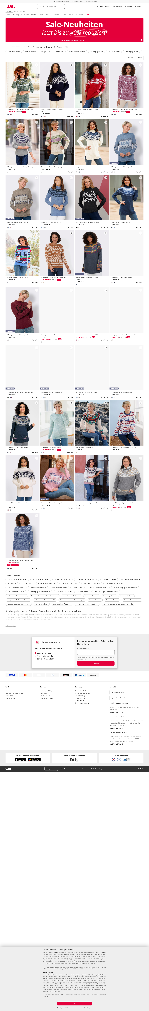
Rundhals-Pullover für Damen (97, 588)
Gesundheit (56, 15)
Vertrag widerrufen (51, 769)
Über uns (9, 691)
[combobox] (55, 6)
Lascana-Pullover (94, 600)
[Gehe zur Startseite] (11, 6)
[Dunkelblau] (8, 114)
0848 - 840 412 (116, 728)
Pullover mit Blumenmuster (17, 596)
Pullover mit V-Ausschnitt (77, 52)
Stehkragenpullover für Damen (40, 592)
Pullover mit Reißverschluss (115, 583)
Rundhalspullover (114, 52)
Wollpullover (12, 583)
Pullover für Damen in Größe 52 (87, 604)
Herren (16, 11)
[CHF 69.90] (57, 85)
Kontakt (113, 687)
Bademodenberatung (82, 703)
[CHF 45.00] (57, 142)
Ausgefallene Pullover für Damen (18, 600)
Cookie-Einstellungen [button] (97, 769)
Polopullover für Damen (108, 579)
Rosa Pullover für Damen (70, 583)
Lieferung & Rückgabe (47, 691)
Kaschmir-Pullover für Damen (17, 579)
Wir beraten (79, 15)
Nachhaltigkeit (10, 698)
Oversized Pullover (112, 600)
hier (102, 961)
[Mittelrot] (45, 116)
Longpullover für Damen (62, 579)
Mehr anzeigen (82, 659)
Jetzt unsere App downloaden (27, 755)
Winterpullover (83, 592)
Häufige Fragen (45, 696)
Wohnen (23, 11)
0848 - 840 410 (116, 712)
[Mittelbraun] (45, 397)
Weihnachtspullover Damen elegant (72, 600)
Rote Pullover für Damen (38, 588)
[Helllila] (111, 282)
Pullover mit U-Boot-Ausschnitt (45, 600)
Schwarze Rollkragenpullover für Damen (44, 596)
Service (43, 687)
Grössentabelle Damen (82, 691)
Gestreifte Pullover (126, 596)
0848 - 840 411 (116, 744)
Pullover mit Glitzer (41, 604)
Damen (9, 11)
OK (74, 1003)
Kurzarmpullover (30, 52)
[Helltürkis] (78, 340)
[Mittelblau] (76, 284)
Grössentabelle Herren (82, 693)
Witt (7, 687)
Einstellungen (88, 1008)
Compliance (85, 769)
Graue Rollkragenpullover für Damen (125, 588)
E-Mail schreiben (118, 692)
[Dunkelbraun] (11, 114)
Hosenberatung (80, 696)
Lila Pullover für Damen (59, 588)
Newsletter (9, 696)
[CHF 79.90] (22, 142)
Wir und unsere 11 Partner (50, 952)
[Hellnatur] (43, 116)
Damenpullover (27, 47)
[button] (6, 47)
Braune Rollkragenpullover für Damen (106, 592)
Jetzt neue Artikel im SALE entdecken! (73, 40)
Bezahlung (43, 693)
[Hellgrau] (7, 172)
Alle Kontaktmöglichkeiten (122, 698)
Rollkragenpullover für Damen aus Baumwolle (118, 604)
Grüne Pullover (77, 588)
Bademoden (25, 15)
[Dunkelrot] (10, 114)
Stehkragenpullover (131, 52)
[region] (74, 979)
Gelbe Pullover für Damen (64, 592)
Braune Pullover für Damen (47, 583)
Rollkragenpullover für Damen (131, 579)
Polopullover (59, 52)
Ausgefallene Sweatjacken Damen (18, 604)
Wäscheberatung (80, 698)
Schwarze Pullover (91, 596)
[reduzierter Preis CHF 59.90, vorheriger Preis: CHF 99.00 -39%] (57, 253)
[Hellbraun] (114, 172)
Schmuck (48, 15)
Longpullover (45, 52)
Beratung (78, 687)
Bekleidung (15, 15)
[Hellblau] (78, 172)
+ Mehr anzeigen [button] (11, 626)
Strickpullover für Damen (41, 579)
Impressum (77, 769)
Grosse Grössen (68, 15)
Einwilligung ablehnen (63, 1008)
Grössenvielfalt (80, 701)
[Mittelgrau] (111, 510)
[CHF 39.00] (92, 142)
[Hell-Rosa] (112, 172)
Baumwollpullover (109, 596)
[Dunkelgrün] (7, 114)
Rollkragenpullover (96, 52)
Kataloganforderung (46, 698)
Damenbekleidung (16, 47)
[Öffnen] (140, 40)
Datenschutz (68, 769)
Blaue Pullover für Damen (16, 588)
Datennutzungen (99, 952)
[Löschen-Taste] (64, 6)
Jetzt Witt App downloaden (14, 693)
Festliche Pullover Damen (132, 600)
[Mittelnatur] (41, 172)
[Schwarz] (76, 227)
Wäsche (33, 15)
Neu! (8, 15)
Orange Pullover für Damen (62, 604)
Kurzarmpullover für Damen (85, 579)
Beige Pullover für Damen (16, 592)
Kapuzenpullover (27, 583)
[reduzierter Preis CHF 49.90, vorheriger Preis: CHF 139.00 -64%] (57, 310)
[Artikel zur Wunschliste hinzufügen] (36, 65)
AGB (61, 769)
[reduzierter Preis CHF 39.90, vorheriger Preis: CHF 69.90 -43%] (22, 85)
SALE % (87, 15)
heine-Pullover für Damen (71, 596)
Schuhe (40, 15)
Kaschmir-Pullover (14, 52)
